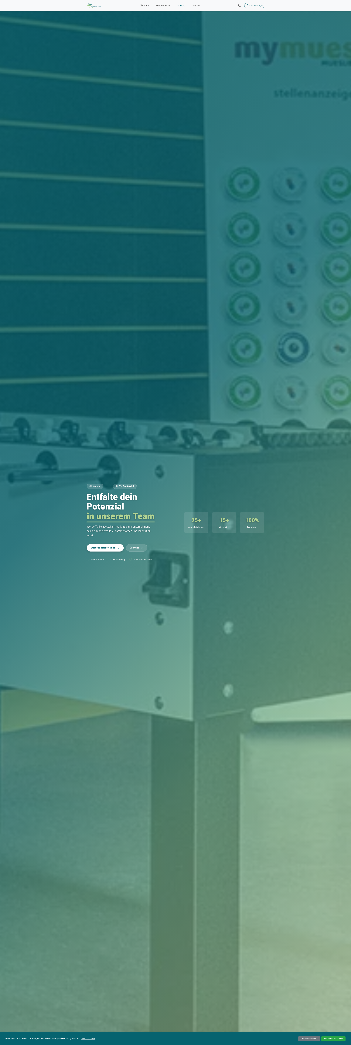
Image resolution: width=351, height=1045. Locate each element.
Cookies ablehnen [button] (309, 1038)
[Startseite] (94, 5)
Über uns (144, 5)
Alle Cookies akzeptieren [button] (333, 1038)
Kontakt (196, 5)
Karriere (181, 5)
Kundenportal (163, 5)
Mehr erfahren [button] (88, 1038)
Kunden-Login (256, 5)
